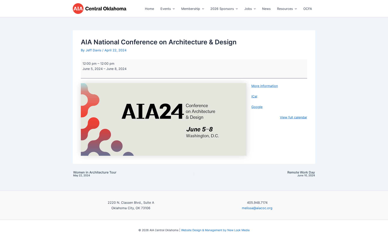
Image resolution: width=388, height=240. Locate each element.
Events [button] (165, 9)
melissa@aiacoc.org (257, 208)
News (266, 9)
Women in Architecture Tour (94, 174)
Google (257, 107)
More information (264, 86)
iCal (254, 96)
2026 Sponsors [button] (222, 9)
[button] (173, 9)
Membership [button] (190, 9)
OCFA (307, 9)
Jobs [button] (248, 9)
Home (149, 9)
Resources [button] (285, 9)
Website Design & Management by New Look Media (215, 230)
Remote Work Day (301, 174)
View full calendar (293, 117)
